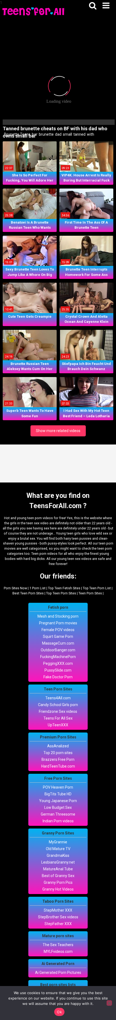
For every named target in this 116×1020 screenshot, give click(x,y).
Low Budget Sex (58, 807)
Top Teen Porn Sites (61, 593)
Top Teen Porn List (97, 588)
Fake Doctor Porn (58, 677)
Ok (59, 1012)
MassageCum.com (58, 643)
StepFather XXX (58, 924)
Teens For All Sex (58, 718)
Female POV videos (58, 630)
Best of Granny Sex (58, 876)
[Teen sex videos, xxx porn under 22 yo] (33, 11)
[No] (109, 1003)
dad (58, 134)
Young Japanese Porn (58, 801)
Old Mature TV (58, 849)
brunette (46, 134)
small (67, 134)
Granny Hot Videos (58, 889)
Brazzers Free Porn (58, 759)
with (90, 134)
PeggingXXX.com (58, 663)
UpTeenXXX (58, 725)
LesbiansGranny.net (58, 862)
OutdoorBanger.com (58, 650)
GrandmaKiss (58, 855)
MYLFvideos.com (58, 951)
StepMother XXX (58, 910)
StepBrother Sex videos (58, 917)
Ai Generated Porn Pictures (58, 972)
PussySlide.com (58, 670)
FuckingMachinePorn (58, 657)
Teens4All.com (58, 698)
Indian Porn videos (58, 821)
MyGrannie (58, 842)
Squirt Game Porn (58, 636)
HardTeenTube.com (58, 766)
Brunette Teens (16, 134)
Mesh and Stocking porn (58, 616)
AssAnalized (58, 746)
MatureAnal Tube (58, 869)
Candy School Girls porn (58, 705)
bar (34, 134)
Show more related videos (58, 431)
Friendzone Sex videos (58, 711)
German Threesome (58, 814)
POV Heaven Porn (58, 787)
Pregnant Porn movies (58, 623)
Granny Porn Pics (58, 882)
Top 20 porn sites (58, 753)
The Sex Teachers (58, 945)
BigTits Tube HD (58, 794)
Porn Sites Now (15, 588)
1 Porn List (37, 588)
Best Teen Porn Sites (28, 593)
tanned (79, 134)
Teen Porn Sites (90, 593)
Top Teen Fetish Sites (64, 588)
